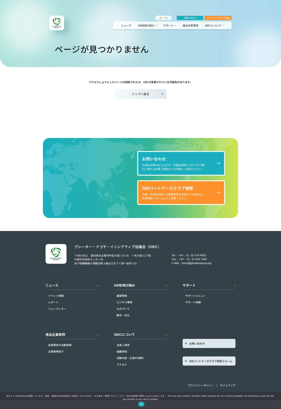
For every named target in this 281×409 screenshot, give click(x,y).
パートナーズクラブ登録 (218, 17)
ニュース (126, 25)
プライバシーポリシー (201, 385)
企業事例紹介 (56, 351)
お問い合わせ (190, 17)
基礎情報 (122, 296)
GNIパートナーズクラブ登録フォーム (210, 361)
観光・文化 (123, 315)
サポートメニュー (195, 296)
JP (160, 17)
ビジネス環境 (124, 302)
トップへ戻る (140, 94)
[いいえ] (277, 400)
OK (141, 404)
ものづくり (123, 309)
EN (166, 17)
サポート (168, 25)
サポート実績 (193, 302)
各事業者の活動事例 (60, 345)
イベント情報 (56, 296)
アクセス (122, 364)
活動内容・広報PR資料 (130, 358)
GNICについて (213, 25)
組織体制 (122, 351)
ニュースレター (57, 309)
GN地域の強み (146, 25)
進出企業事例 (190, 25)
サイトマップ (227, 385)
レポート (53, 302)
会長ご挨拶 (123, 345)
